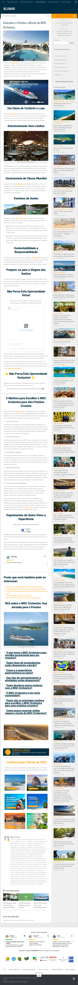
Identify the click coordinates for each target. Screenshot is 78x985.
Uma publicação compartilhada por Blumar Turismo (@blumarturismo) (26, 348)
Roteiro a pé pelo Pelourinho (62, 342)
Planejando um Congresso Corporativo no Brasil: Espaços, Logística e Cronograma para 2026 (64, 723)
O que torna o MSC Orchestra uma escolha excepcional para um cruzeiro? (25, 655)
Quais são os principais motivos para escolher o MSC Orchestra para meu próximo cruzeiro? (24, 703)
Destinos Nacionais (12, 2)
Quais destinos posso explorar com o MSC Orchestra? (24, 686)
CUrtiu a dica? (21, 750)
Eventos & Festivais (53, 2)
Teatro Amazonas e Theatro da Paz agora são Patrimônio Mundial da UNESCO (64, 170)
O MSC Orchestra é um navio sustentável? (22, 694)
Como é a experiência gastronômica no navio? (19, 671)
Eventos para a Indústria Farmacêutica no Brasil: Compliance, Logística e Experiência (64, 472)
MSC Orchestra (14, 114)
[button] (47, 563)
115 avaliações (55, 950)
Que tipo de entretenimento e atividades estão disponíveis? (23, 679)
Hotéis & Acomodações (26, 2)
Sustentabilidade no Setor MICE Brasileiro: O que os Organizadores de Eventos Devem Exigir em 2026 (64, 585)
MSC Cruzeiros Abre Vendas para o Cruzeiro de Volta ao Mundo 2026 (23, 597)
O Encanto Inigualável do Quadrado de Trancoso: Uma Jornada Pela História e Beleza (64, 866)
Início (3, 2)
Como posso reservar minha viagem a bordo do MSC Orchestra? (26, 712)
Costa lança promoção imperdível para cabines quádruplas (9, 905)
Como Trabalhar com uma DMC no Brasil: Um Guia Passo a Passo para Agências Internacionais (64, 562)
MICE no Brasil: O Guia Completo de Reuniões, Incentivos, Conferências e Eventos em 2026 (64, 654)
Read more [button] (9, 569)
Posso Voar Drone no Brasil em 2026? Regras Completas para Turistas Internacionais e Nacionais (64, 540)
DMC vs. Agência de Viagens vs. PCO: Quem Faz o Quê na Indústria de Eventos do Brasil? (64, 517)
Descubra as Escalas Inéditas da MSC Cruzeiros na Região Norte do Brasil (24, 586)
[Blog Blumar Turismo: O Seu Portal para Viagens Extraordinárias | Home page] (9, 9)
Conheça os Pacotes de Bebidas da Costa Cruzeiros (24, 905)
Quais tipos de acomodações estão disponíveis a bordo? (22, 664)
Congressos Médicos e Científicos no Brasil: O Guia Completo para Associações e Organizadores (64, 495)
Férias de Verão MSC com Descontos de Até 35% (18, 595)
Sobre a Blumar (39, 973)
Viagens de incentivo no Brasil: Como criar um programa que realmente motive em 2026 (63, 607)
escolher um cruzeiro (19, 411)
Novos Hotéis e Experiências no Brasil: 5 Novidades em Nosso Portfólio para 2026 (63, 128)
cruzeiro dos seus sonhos (14, 368)
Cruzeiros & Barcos (40, 2)
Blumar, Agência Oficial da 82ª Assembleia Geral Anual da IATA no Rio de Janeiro (64, 427)
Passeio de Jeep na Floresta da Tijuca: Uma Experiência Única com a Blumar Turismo (64, 844)
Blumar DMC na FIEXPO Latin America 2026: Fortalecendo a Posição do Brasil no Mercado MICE (64, 450)
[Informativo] (74, 16)
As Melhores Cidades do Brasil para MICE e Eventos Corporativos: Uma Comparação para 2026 (64, 746)
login (16, 920)
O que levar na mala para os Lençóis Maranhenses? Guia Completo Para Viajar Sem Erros (64, 821)
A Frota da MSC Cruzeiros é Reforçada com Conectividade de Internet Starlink (25, 589)
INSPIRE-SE (58, 75)
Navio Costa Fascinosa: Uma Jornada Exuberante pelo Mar (40, 905)
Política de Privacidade (9, 981)
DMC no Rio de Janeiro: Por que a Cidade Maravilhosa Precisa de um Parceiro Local (64, 701)
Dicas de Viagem (66, 2)
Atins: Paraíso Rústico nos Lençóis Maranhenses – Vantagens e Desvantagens (64, 234)
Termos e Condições (21, 981)
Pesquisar (56, 40)
